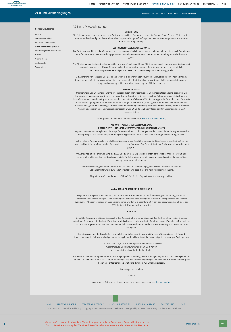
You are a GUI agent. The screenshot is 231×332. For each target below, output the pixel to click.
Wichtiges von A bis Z (43, 38)
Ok (222, 323)
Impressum (53, 308)
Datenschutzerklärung (71, 308)
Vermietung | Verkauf (93, 304)
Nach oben (115, 298)
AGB (183, 304)
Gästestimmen (168, 304)
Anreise (38, 34)
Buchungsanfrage (163, 282)
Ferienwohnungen (66, 304)
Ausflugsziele (40, 63)
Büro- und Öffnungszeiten (45, 42)
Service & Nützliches (164, 13)
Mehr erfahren (193, 323)
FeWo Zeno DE (148, 13)
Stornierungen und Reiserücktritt (48, 50)
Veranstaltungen (42, 59)
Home (48, 304)
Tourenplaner (40, 67)
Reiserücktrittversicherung (154, 118)
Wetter (38, 54)
